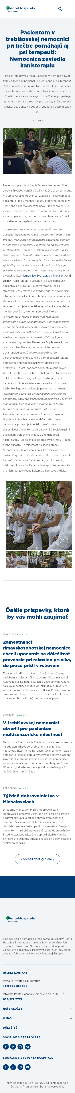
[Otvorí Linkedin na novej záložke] (13, 1047)
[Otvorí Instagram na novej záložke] (20, 1047)
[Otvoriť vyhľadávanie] (60, 9)
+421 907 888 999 (15, 986)
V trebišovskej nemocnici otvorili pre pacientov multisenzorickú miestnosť (32, 729)
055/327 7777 (13, 999)
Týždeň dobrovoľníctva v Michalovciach (31, 799)
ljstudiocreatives (54, 1086)
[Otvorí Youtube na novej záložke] (28, 1047)
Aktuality (22, 634)
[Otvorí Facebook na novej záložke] (6, 1047)
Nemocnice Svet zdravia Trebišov (43, 276)
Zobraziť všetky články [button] (37, 859)
